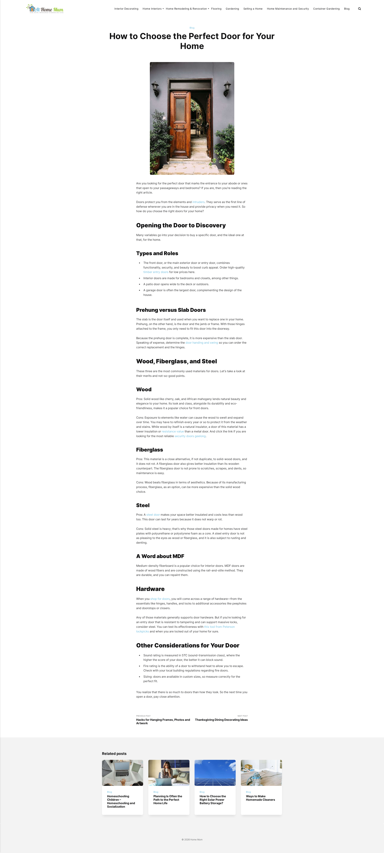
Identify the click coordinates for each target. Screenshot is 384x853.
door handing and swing (202, 342)
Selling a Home (253, 8)
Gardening (232, 8)
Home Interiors (152, 8)
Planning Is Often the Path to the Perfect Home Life (167, 799)
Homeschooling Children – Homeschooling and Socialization (121, 801)
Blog (347, 8)
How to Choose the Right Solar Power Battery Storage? (213, 799)
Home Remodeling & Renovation (186, 8)
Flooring (216, 8)
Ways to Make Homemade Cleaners (260, 797)
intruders (198, 202)
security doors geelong (190, 436)
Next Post (221, 718)
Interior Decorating (126, 8)
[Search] (359, 8)
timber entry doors (155, 272)
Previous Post (163, 720)
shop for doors (160, 599)
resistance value (173, 431)
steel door (153, 514)
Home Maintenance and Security (288, 8)
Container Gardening (326, 8)
